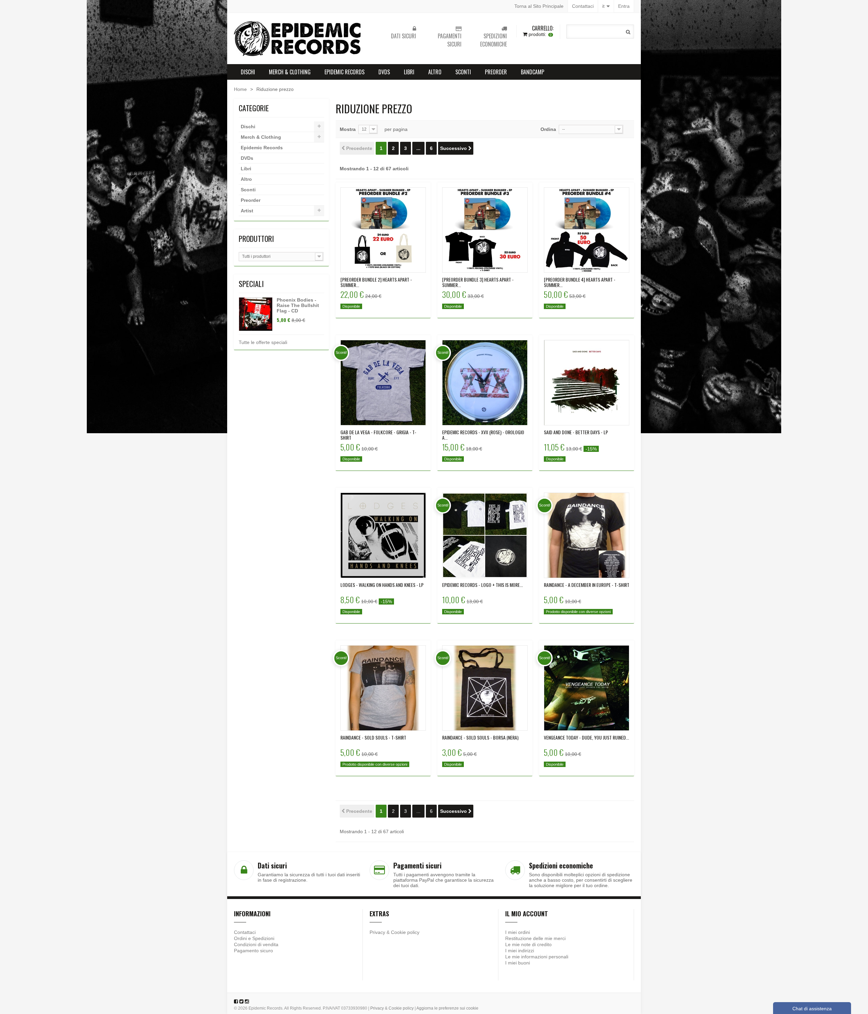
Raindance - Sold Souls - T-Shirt (373, 737)
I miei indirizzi (519, 950)
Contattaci (583, 6)
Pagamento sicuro (253, 950)
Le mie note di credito (528, 944)
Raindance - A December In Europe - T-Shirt (586, 585)
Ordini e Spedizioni (254, 938)
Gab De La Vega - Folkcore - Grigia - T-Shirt (378, 434)
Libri (409, 72)
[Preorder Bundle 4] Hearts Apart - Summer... (579, 282)
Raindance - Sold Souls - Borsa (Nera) (480, 737)
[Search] (628, 32)
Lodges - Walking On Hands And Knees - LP (381, 585)
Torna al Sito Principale (539, 6)
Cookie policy (405, 932)
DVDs (384, 72)
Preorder (496, 72)
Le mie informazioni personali (536, 956)
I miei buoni (517, 962)
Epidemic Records (344, 72)
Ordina (548, 129)
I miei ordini (517, 932)
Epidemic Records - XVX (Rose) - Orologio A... (483, 434)
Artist (247, 210)
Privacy (377, 932)
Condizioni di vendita (256, 944)
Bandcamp (532, 72)
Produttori (256, 238)
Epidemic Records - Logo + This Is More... (482, 585)
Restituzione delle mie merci (535, 938)
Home (240, 89)
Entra (624, 6)
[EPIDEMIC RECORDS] (298, 38)
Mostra (348, 129)
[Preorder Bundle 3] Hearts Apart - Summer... (478, 282)
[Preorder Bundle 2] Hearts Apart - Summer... (376, 282)
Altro (434, 72)
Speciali (251, 283)
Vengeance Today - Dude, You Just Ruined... (586, 737)
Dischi (248, 72)
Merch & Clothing (290, 72)
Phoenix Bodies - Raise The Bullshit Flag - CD (298, 305)
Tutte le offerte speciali (263, 342)
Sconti (463, 72)
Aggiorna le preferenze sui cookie (447, 1008)
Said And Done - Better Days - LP (576, 432)
